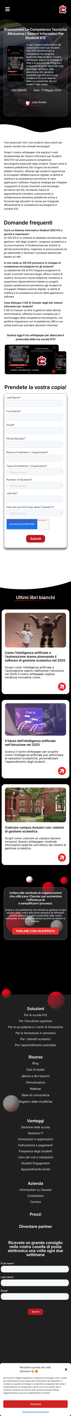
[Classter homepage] (62, 9)
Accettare (35, 1404)
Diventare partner (35, 1226)
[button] (66, 1369)
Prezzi (35, 1214)
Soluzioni (35, 1008)
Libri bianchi (18, 89)
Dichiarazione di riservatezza (35, 1411)
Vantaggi (35, 1120)
